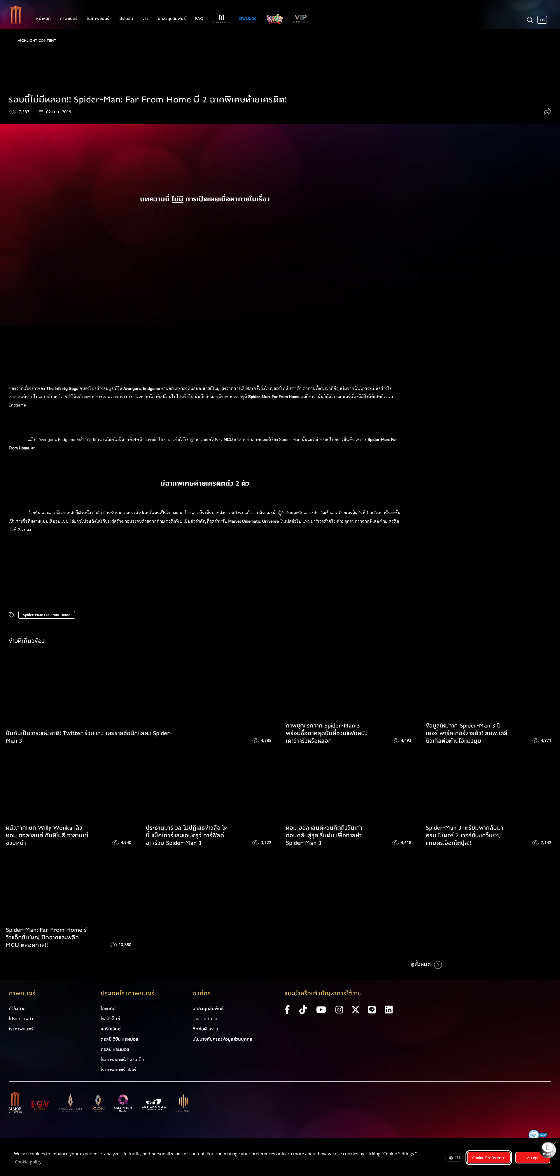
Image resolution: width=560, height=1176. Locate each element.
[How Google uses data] (45, 1162)
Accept (533, 1157)
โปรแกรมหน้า (21, 1019)
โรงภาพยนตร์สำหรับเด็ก (122, 1059)
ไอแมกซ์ (108, 1008)
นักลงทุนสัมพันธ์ (172, 19)
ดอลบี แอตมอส (115, 1049)
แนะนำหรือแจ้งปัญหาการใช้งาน (323, 993)
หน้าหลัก (43, 19)
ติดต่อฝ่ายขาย (205, 1029)
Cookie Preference (488, 1157)
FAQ (199, 19)
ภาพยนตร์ (68, 19)
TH (457, 1158)
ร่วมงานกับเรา (204, 1019)
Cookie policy (28, 1162)
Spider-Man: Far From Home (46, 614)
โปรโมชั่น (125, 19)
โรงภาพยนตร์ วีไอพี (118, 1070)
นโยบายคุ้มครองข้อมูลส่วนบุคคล (222, 1039)
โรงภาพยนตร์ (98, 19)
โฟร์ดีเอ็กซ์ (110, 1019)
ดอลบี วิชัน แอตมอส (119, 1039)
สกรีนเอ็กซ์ (111, 1029)
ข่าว (145, 19)
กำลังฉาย (17, 1008)
